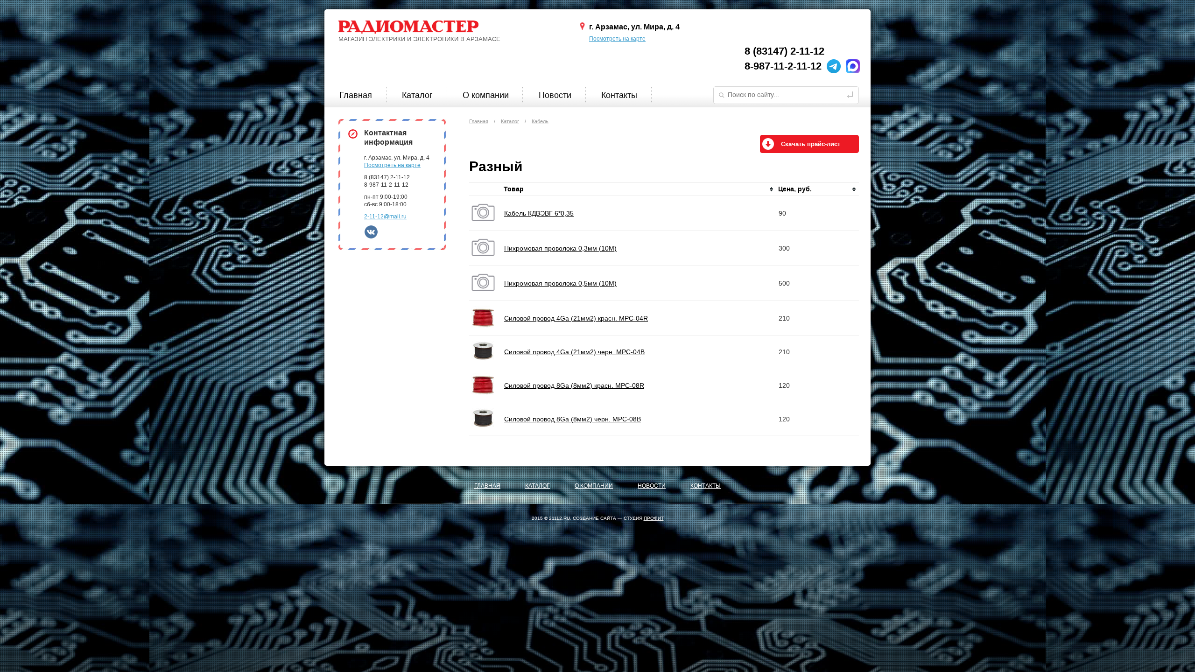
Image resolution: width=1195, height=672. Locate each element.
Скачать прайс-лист (810, 144)
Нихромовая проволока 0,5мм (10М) (560, 283)
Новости (555, 95)
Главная (355, 95)
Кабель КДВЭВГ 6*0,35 (539, 213)
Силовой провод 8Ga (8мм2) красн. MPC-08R (574, 385)
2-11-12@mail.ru (385, 216)
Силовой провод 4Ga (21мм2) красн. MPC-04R (576, 318)
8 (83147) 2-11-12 (784, 51)
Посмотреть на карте (617, 38)
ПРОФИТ (654, 518)
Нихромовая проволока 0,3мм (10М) (560, 248)
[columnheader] (639, 189)
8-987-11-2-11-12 (783, 66)
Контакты (619, 95)
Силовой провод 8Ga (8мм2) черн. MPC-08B (572, 419)
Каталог (417, 95)
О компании (486, 95)
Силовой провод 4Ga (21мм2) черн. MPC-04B (574, 352)
